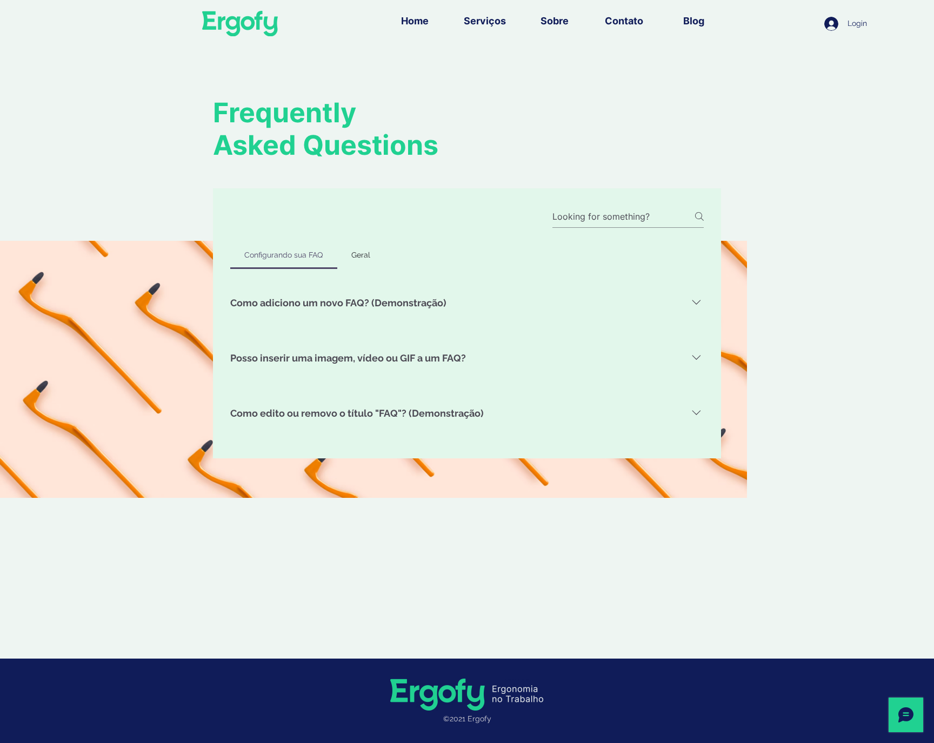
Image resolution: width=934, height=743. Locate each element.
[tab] (283, 255)
